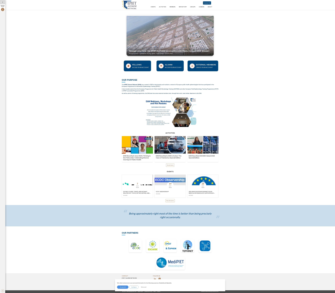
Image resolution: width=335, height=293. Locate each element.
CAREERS (201, 6)
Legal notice (140, 291)
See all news (170, 165)
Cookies (158, 291)
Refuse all (143, 287)
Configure (134, 287)
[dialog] (170, 285)
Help (154, 291)
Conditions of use (148, 291)
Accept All (123, 287)
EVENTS (153, 6)
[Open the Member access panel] (2, 2)
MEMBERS (172, 6)
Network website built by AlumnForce (209, 291)
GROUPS (192, 6)
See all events (170, 200)
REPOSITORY (183, 6)
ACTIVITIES (162, 6)
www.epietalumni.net (131, 291)
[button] (2, 290)
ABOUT (210, 6)
